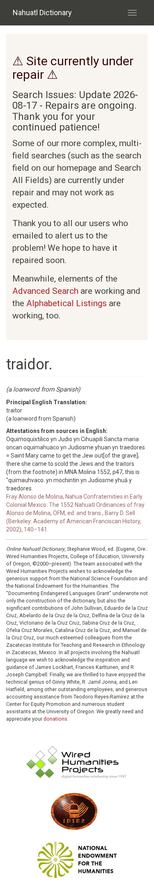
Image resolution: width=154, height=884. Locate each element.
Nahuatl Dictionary (42, 12)
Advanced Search (45, 291)
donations (55, 719)
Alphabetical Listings (66, 303)
